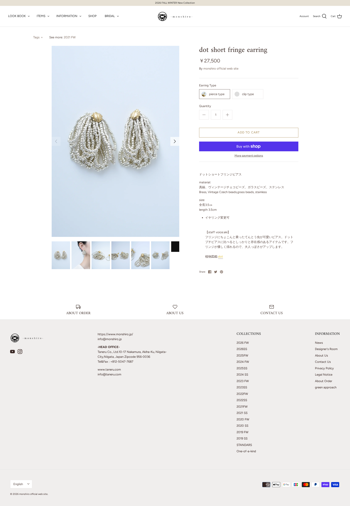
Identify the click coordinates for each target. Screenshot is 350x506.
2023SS (242, 387)
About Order (323, 381)
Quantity (205, 106)
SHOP (92, 16)
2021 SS (242, 413)
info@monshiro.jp (110, 339)
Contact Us (323, 362)
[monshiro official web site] (175, 16)
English (18, 484)
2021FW (242, 406)
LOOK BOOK (17, 16)
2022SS (242, 400)
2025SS (242, 368)
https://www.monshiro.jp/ (115, 334)
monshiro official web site (220, 68)
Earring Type (207, 85)
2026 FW (243, 343)
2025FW (242, 355)
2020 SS (242, 426)
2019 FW (242, 432)
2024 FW (243, 362)
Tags (38, 37)
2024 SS (242, 374)
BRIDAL (110, 16)
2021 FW (70, 37)
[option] (115, 141)
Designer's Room (326, 349)
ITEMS (41, 16)
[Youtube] (12, 351)
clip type (248, 94)
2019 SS (242, 438)
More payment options (249, 155)
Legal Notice (323, 374)
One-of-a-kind (246, 451)
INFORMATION (66, 16)
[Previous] (56, 141)
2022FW (242, 394)
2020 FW (243, 419)
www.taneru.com (109, 369)
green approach (325, 387)
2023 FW (243, 381)
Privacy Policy (324, 368)
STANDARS (244, 445)
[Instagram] (20, 351)
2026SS (242, 349)
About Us (321, 355)
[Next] (174, 141)
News (319, 343)
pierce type (216, 94)
